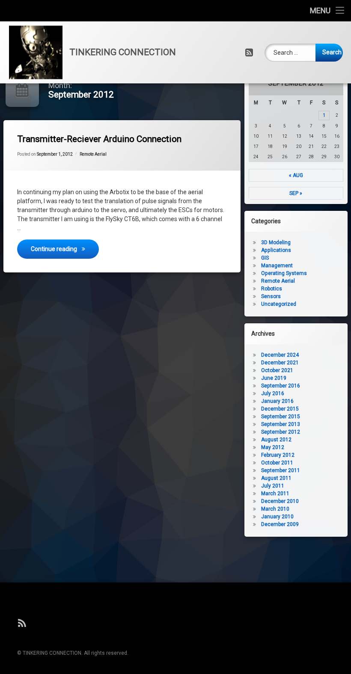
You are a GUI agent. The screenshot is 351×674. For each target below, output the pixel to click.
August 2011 (276, 478)
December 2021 (280, 363)
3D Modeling (276, 242)
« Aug (296, 175)
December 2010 (280, 501)
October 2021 (277, 370)
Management (277, 266)
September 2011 (280, 470)
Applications (276, 250)
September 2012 (280, 432)
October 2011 (277, 463)
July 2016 (272, 393)
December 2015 (280, 409)
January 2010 (277, 517)
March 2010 (275, 509)
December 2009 (280, 524)
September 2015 (280, 417)
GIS (265, 258)
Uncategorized (278, 304)
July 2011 (272, 486)
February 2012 (277, 455)
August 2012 (276, 440)
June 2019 (273, 378)
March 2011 (275, 494)
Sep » (295, 193)
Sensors (271, 296)
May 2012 (272, 447)
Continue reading (65, 248)
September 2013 (280, 424)
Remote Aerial (93, 154)
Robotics (271, 289)
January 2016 (277, 401)
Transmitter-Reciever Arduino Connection (99, 139)
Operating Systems (284, 273)
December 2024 (280, 355)
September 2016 (280, 386)
